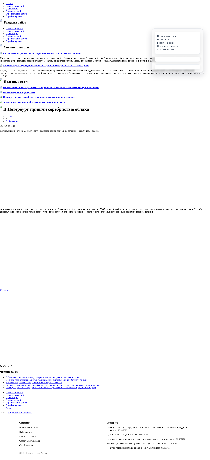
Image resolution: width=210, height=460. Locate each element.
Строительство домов (16, 14)
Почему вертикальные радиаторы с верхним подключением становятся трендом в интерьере (51, 87)
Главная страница (14, 28)
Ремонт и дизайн (14, 11)
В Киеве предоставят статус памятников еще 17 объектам (34, 382)
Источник (5, 290)
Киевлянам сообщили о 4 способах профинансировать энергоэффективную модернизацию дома (53, 385)
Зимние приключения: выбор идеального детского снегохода (34, 102)
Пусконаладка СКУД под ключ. (19, 92)
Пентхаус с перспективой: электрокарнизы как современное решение (39, 97)
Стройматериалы (14, 16)
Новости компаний (15, 6)
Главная (9, 3)
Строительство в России (20, 412)
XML (8, 408)
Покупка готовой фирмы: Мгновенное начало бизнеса (133, 448)
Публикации (12, 8)
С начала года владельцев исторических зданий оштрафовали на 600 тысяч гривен (46, 65)
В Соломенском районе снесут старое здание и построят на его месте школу (42, 53)
